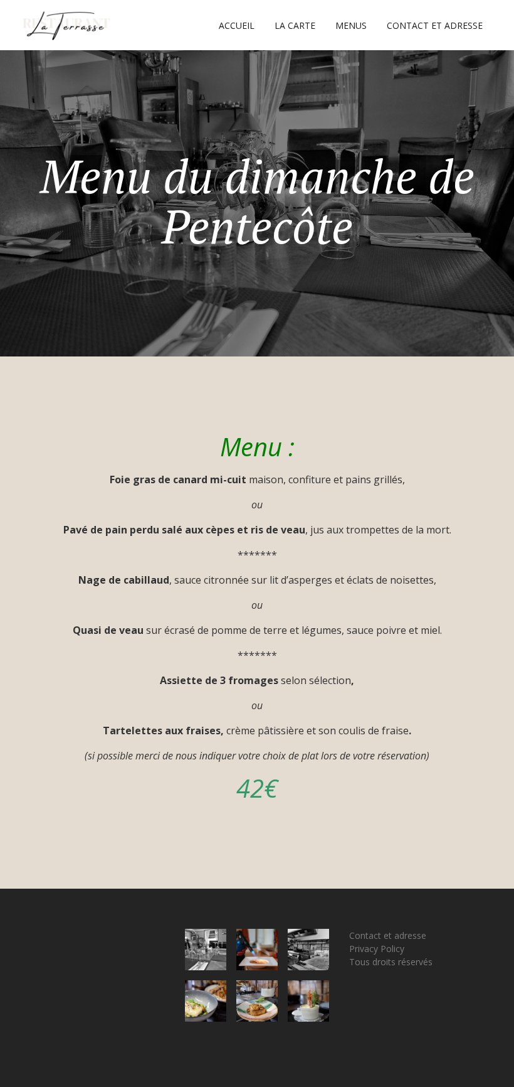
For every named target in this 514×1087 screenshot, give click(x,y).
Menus (351, 25)
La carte (295, 25)
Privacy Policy (376, 949)
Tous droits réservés (391, 962)
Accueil (236, 25)
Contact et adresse (435, 25)
